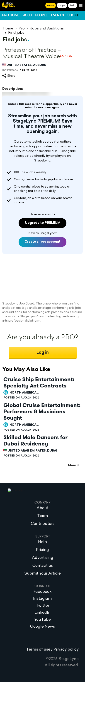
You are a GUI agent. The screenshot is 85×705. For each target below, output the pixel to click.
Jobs (27, 15)
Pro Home (10, 15)
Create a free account (42, 242)
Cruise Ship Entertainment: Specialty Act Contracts (38, 382)
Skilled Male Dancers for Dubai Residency (35, 441)
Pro (22, 28)
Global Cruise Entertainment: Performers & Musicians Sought (41, 411)
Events (57, 15)
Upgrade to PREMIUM (42, 223)
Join (72, 5)
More (72, 465)
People (41, 15)
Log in (42, 353)
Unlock (13, 104)
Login (61, 5)
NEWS (50, 5)
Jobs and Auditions (47, 28)
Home (8, 28)
